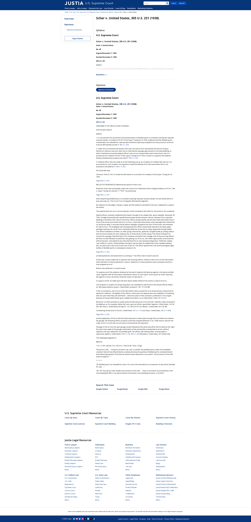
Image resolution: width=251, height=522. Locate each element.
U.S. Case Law (81, 12)
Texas (97, 497)
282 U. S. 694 (165, 310)
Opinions (69, 24)
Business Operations (133, 451)
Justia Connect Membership (166, 478)
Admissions (160, 451)
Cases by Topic (101, 417)
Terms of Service (157, 519)
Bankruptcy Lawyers (72, 448)
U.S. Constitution (71, 478)
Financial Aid (160, 454)
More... (67, 470)
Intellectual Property (133, 457)
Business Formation (133, 448)
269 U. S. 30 (135, 334)
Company (142, 519)
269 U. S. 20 (126, 334)
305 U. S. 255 (133, 158)
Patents (128, 490)
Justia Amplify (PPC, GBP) (165, 490)
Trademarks (130, 494)
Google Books (122, 389)
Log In (174, 3)
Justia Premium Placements (166, 484)
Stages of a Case (133, 424)
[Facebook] (80, 519)
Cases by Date (71, 417)
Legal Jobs (129, 478)
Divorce (98, 454)
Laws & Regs (120, 8)
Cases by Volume (133, 417)
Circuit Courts (70, 490)
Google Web (143, 389)
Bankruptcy (99, 448)
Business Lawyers (71, 451)
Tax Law (129, 466)
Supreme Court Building (105, 424)
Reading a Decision (164, 424)
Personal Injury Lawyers (73, 466)
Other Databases (133, 475)
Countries (129, 497)
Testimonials (160, 497)
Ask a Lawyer (82, 8)
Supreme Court (70, 487)
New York (98, 494)
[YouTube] (77, 519)
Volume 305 (118, 12)
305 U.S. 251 (124, 104)
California (98, 487)
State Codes (99, 481)
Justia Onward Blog (163, 494)
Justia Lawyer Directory (164, 481)
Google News (164, 389)
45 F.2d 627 (162, 298)
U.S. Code (68, 481)
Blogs (158, 463)
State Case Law (100, 484)
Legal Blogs (130, 481)
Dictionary (159, 448)
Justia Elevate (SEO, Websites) (167, 487)
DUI (96, 457)
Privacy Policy (169, 519)
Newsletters (131, 8)
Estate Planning (101, 460)
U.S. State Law (101, 475)
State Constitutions (102, 478)
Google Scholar (102, 389)
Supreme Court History (166, 417)
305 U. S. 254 (124, 145)
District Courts (70, 494)
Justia (66, 12)
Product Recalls (131, 487)
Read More (100, 75)
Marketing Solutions (145, 8)
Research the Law (95, 8)
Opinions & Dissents (106, 90)
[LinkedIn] (74, 519)
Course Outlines (162, 457)
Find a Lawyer (70, 8)
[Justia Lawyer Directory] (94, 519)
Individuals (99, 445)
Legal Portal (134, 519)
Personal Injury (100, 466)
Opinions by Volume (107, 12)
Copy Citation (77, 39)
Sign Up (182, 3)
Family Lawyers (70, 463)
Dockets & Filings (71, 497)
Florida (97, 490)
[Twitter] (91, 519)
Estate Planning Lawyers (74, 460)
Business (129, 445)
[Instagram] (82, 519)
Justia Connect (123, 519)
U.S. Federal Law (72, 475)
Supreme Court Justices (75, 424)
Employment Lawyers (72, 457)
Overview (69, 18)
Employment (130, 454)
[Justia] (74, 3)
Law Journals (160, 460)
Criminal (98, 451)
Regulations (69, 484)
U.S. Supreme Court (93, 12)
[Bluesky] (88, 519)
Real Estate (130, 463)
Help (148, 519)
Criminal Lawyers (71, 454)
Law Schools (109, 8)
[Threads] (85, 519)
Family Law (99, 463)
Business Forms (131, 484)
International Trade (133, 460)
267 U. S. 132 (137, 310)
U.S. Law (72, 12)
